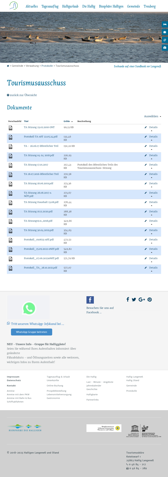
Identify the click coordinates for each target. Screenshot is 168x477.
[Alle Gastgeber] (165, 24)
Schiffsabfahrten (15, 401)
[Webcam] (165, 48)
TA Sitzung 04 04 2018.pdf (39, 155)
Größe (67, 121)
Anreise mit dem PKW (18, 394)
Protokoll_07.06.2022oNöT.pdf (41, 258)
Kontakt (11, 385)
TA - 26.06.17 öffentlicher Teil (41, 145)
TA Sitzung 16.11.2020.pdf (38, 211)
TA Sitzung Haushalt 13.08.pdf (41, 202)
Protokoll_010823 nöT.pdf (39, 239)
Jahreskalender (93, 385)
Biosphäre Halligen (111, 6)
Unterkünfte (53, 380)
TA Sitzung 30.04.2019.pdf (39, 230)
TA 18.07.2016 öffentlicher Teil (41, 174)
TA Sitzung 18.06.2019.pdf (38, 183)
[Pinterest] (149, 299)
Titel (26, 121)
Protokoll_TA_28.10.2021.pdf (40, 267)
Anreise (10, 390)
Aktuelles (31, 6)
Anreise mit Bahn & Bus (19, 398)
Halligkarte (92, 394)
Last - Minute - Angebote (99, 382)
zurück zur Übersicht (23, 95)
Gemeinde (133, 6)
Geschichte (91, 389)
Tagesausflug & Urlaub (58, 376)
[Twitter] (134, 299)
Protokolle (47, 65)
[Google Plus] (142, 299)
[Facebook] (90, 300)
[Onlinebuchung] (165, 32)
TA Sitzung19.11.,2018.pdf (38, 220)
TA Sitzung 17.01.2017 (36, 164)
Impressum (13, 376)
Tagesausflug (49, 6)
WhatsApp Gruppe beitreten (31, 332)
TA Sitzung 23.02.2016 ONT (39, 127)
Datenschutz (14, 380)
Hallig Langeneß (134, 376)
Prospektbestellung (56, 390)
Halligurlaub (70, 6)
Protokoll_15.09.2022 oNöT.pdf (41, 248)
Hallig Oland (132, 380)
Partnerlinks (92, 399)
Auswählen (151, 116)
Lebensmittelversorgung (59, 394)
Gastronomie (53, 398)
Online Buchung (55, 385)
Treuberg (150, 6)
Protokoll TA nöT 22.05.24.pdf (41, 136)
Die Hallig (88, 6)
